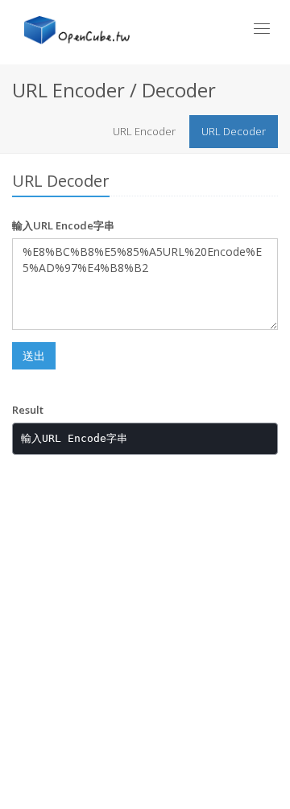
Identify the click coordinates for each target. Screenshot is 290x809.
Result (28, 409)
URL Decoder (233, 131)
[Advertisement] (145, 628)
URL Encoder (144, 131)
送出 (34, 355)
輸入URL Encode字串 (63, 225)
